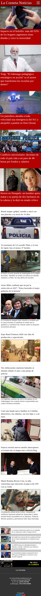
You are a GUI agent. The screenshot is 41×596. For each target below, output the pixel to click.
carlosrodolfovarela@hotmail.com (21, 578)
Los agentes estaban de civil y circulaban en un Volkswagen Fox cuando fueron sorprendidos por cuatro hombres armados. (19, 401)
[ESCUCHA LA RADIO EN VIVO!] (20, 563)
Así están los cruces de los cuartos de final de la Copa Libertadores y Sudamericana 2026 (26, 539)
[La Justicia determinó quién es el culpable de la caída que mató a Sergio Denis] (6, 531)
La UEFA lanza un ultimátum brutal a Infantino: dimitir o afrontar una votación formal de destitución (25, 547)
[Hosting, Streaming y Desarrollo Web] (20, 595)
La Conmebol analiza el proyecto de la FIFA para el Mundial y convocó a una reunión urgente (25, 554)
